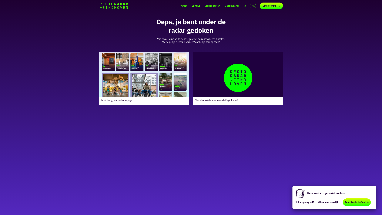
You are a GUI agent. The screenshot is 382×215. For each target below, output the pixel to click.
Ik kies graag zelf (304, 202)
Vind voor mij (270, 5)
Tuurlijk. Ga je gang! (355, 202)
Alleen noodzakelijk (328, 202)
